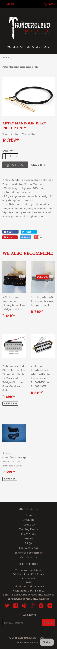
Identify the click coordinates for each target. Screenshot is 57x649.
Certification (28, 557)
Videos (28, 538)
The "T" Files (29, 533)
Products (28, 519)
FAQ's (28, 543)
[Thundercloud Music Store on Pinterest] (24, 606)
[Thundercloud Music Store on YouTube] (50, 606)
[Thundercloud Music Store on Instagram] (41, 606)
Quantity (7, 150)
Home (5, 58)
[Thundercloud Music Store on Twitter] (7, 606)
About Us (28, 524)
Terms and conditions (28, 552)
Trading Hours (28, 529)
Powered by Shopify (27, 642)
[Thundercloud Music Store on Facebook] (15, 606)
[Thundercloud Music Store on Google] (32, 606)
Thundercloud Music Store (31, 638)
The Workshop (28, 547)
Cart (51, 3)
